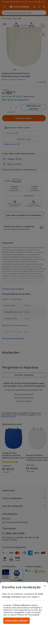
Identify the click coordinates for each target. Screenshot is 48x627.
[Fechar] (45, 586)
